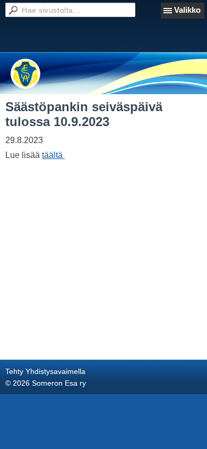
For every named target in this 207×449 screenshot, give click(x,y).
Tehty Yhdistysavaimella (45, 371)
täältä (53, 155)
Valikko (187, 9)
